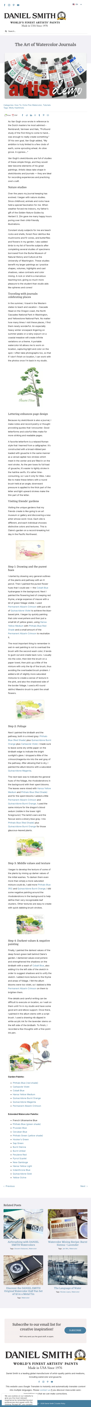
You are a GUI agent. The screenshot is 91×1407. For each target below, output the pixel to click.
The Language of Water (67, 1288)
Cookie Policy (60, 1403)
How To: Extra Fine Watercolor (28, 105)
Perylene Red (20, 1154)
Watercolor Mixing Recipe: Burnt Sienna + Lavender (67, 1243)
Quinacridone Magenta (19, 770)
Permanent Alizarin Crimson (22, 606)
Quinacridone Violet (21, 610)
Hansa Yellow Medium (24, 1094)
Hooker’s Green (21, 1139)
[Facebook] (22, 115)
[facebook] (5, 5)
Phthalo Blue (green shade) (27, 1124)
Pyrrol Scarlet (20, 1158)
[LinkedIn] (31, 115)
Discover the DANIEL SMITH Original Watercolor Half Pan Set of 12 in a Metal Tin (23, 1291)
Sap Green (18, 1143)
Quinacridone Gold (22, 1174)
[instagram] (9, 5)
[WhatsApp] (35, 115)
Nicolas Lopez (65, 1292)
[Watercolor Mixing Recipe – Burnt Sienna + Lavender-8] (67, 1210)
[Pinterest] (43, 115)
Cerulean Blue (20, 1132)
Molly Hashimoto (16, 108)
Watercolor (33, 1249)
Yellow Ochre (19, 1177)
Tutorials (47, 105)
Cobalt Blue (42, 587)
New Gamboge (20, 1162)
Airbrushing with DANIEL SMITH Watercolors (23, 1243)
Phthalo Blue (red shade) (25, 1083)
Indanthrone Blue (21, 1170)
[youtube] (18, 5)
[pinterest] (14, 5)
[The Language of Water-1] (67, 1256)
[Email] (48, 115)
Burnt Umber (19, 1151)
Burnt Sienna (19, 1147)
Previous (10, 1186)
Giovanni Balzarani (21, 1249)
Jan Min (65, 1249)
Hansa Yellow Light (22, 1166)
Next (82, 1186)
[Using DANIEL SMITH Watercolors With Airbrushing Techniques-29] (23, 1210)
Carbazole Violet (29, 744)
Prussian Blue (20, 1128)
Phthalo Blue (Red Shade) (34, 792)
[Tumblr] (39, 115)
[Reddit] (27, 115)
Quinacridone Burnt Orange (22, 803)
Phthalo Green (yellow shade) (28, 1135)
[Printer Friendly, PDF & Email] (11, 115)
